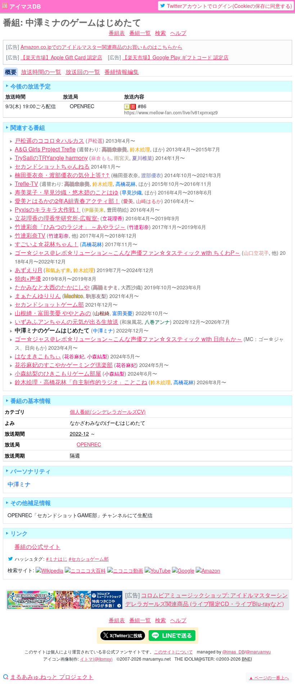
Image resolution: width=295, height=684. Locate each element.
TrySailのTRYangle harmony (51, 157)
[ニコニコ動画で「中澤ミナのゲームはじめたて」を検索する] (125, 570)
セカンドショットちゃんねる (52, 166)
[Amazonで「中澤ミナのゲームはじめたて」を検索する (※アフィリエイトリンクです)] (208, 570)
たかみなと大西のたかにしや (52, 287)
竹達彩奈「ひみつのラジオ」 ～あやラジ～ (70, 226)
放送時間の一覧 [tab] (41, 72)
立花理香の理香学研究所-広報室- (57, 218)
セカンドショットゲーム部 (49, 304)
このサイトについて (173, 651)
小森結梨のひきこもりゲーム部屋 (58, 373)
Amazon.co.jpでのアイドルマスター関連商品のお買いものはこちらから (101, 46)
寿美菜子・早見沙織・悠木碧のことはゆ (66, 192)
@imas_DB (233, 651)
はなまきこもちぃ (38, 356)
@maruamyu (258, 651)
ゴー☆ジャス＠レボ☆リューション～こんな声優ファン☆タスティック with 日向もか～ (128, 339)
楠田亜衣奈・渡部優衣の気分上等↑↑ (62, 175)
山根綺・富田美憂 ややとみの (53, 313)
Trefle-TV (26, 183)
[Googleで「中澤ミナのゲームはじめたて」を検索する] (183, 570)
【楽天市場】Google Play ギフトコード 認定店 (175, 57)
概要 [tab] (11, 72)
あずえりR (28, 270)
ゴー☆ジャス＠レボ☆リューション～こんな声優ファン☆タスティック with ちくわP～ (127, 252)
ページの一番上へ (269, 677)
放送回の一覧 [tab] (82, 72)
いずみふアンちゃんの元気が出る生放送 (66, 321)
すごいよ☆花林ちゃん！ (46, 244)
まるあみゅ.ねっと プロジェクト (52, 677)
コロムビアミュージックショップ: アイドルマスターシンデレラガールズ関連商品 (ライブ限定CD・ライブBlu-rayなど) (206, 599)
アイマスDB (25, 6)
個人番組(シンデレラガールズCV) (108, 411)
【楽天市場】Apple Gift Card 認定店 (61, 57)
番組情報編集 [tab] (121, 72)
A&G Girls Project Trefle (45, 149)
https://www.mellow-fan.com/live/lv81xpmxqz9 (171, 112)
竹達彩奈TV (30, 235)
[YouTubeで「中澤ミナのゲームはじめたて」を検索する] (158, 570)
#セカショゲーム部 (89, 558)
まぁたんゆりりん (38, 295)
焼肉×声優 (28, 278)
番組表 (117, 32)
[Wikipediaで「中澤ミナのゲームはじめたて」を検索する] (49, 570)
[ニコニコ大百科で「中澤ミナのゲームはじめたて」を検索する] (85, 570)
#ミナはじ (56, 558)
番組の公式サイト (37, 546)
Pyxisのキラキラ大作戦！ (48, 209)
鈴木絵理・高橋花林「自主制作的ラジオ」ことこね (81, 382)
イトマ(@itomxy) (96, 659)
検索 (160, 32)
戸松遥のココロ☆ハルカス (49, 140)
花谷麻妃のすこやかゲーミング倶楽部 (64, 365)
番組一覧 (140, 32)
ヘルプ (178, 32)
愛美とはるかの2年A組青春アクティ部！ (67, 201)
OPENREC (82, 106)
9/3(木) (13, 106)
